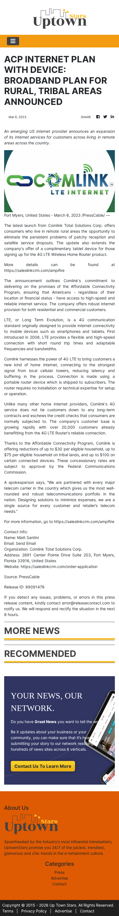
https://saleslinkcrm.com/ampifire (34, 270)
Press (59, 872)
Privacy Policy (34, 911)
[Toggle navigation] (13, 41)
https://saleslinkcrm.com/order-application (59, 566)
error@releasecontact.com (86, 603)
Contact (59, 884)
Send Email (26, 543)
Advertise (59, 878)
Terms (7, 911)
